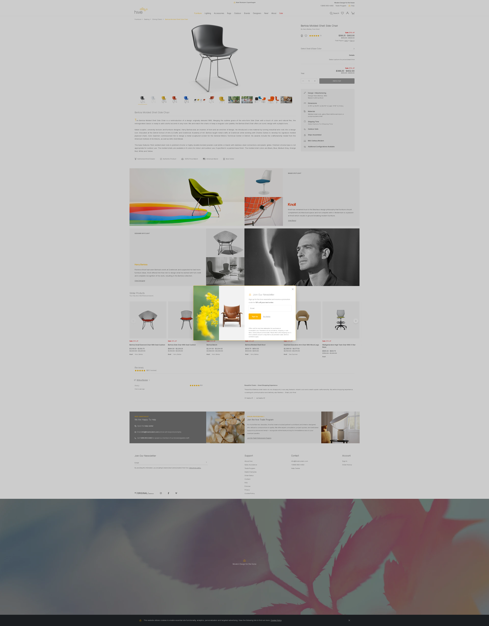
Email (252, 308)
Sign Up (255, 316)
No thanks (266, 316)
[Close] (293, 289)
